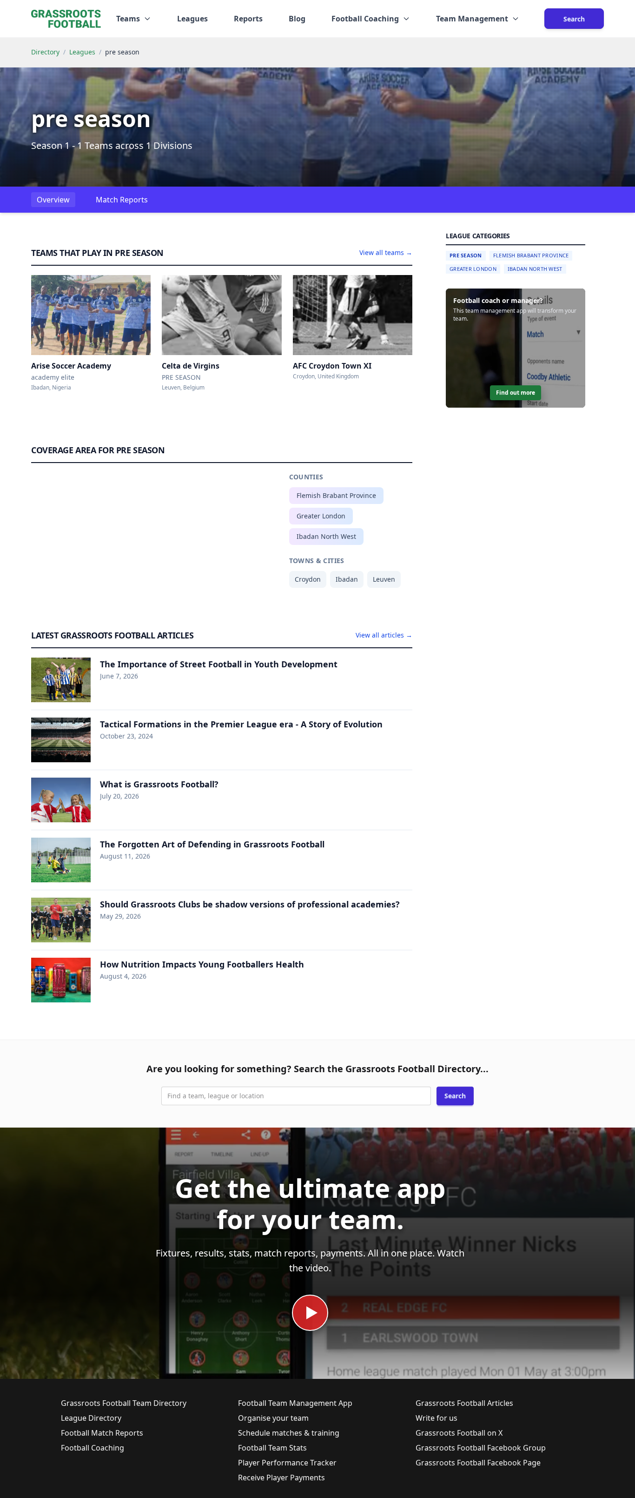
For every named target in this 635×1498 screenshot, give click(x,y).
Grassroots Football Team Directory (123, 1403)
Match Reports (122, 200)
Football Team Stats (272, 1448)
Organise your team (273, 1418)
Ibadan (347, 579)
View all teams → (385, 252)
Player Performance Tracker (287, 1463)
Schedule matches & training (288, 1433)
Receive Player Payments (281, 1477)
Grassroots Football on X (459, 1433)
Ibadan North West (326, 536)
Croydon (308, 579)
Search (574, 18)
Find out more (515, 392)
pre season (466, 255)
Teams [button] (128, 18)
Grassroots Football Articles (464, 1403)
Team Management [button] (472, 18)
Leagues (192, 18)
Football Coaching (92, 1448)
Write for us (436, 1418)
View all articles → (384, 635)
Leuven (384, 579)
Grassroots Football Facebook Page (478, 1463)
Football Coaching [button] (365, 18)
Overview (53, 200)
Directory (45, 51)
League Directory (91, 1418)
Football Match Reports (102, 1433)
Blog (297, 18)
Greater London (321, 515)
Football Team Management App (295, 1403)
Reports (248, 18)
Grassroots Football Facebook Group (481, 1448)
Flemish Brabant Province (336, 495)
